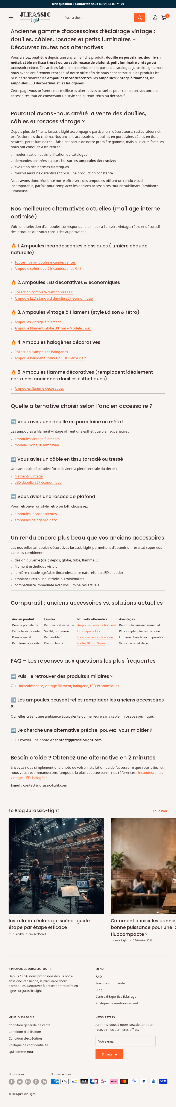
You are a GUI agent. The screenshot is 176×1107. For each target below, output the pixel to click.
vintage (17, 777)
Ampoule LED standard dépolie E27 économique (54, 298)
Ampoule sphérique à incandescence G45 (48, 268)
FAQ (99, 976)
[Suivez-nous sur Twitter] (20, 1082)
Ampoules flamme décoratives (39, 388)
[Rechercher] (139, 17)
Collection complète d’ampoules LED (44, 292)
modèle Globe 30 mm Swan (37, 445)
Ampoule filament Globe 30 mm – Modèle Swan (53, 328)
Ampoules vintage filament (96, 625)
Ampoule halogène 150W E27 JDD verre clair (50, 358)
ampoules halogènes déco (36, 520)
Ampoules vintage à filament (38, 322)
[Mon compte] (155, 17)
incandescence (31, 685)
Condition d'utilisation (25, 1031)
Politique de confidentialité (28, 1045)
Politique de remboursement (117, 1003)
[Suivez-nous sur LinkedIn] (44, 1082)
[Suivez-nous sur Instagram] (28, 1082)
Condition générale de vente (29, 1025)
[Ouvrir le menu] (11, 17)
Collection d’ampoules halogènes (41, 351)
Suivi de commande (110, 983)
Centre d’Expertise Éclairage (116, 996)
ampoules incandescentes (36, 513)
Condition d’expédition (25, 1038)
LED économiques (104, 685)
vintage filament (58, 685)
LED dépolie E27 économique (38, 482)
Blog (99, 990)
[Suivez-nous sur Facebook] (12, 1082)
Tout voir (160, 811)
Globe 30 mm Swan (91, 643)
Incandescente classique (95, 637)
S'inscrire (109, 1054)
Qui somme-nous (21, 1051)
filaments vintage (29, 476)
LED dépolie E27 (88, 631)
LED (27, 777)
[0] (164, 17)
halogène (80, 685)
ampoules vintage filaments (37, 438)
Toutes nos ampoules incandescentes (45, 262)
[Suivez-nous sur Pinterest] (36, 1082)
